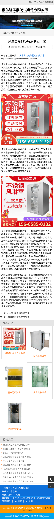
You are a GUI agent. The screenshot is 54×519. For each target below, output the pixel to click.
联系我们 (49, 2)
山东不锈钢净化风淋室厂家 (18, 313)
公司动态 (22, 33)
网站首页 (32, 2)
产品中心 (40, 2)
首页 (5, 33)
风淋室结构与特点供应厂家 (32, 55)
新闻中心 (12, 33)
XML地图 (17, 501)
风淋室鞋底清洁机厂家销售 (18, 317)
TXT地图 (28, 501)
